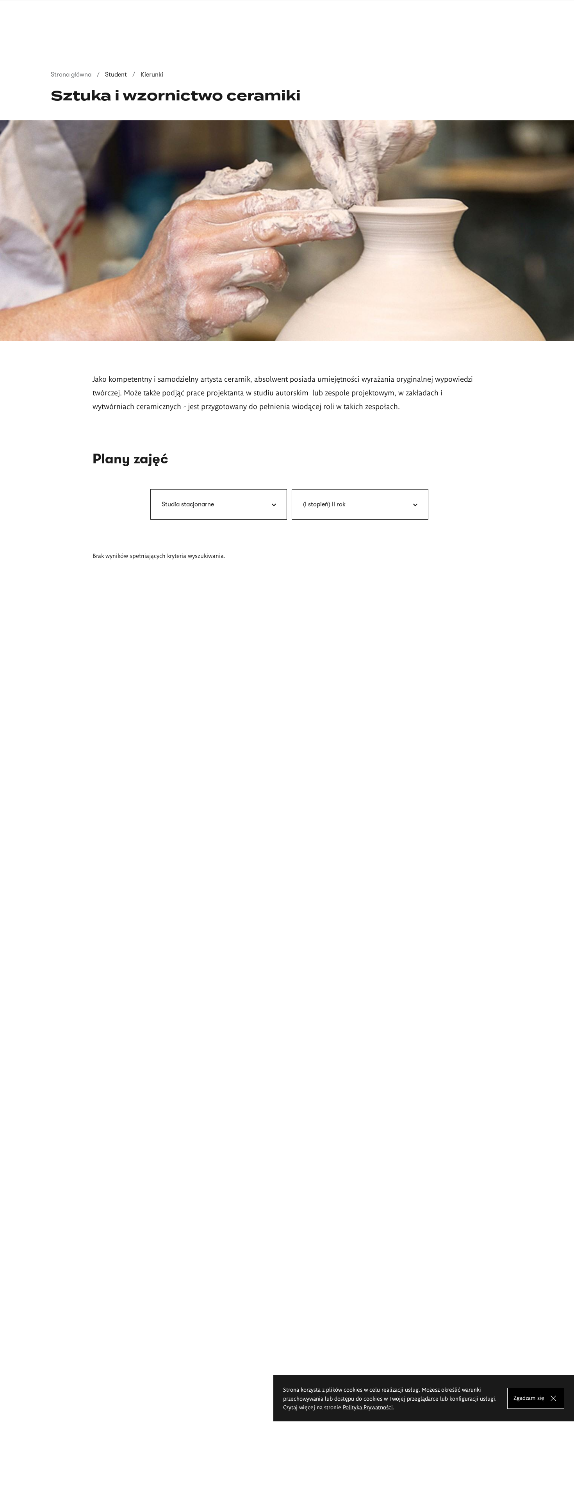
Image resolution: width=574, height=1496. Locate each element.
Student (116, 74)
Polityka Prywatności (368, 1406)
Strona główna (71, 74)
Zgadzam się (528, 1397)
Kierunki (152, 74)
